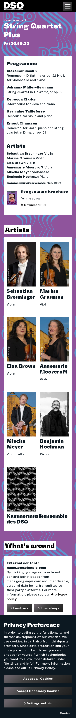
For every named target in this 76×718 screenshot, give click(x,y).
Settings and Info (39, 703)
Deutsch (66, 713)
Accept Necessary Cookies (38, 691)
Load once (21, 608)
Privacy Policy (43, 668)
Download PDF (35, 205)
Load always (49, 608)
